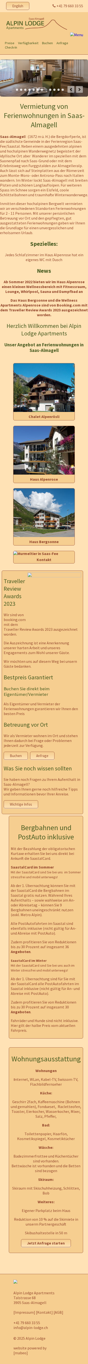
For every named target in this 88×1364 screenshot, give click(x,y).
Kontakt (44, 559)
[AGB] (58, 1312)
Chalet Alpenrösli (44, 416)
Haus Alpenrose (44, 479)
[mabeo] (20, 1352)
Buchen (16, 755)
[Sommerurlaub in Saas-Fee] (35, 553)
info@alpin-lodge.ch (30, 1327)
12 (63, 90)
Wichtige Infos (21, 804)
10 (54, 90)
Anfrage (42, 755)
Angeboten (21, 951)
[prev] (71, 89)
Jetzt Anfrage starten (46, 1243)
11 (58, 90)
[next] (79, 89)
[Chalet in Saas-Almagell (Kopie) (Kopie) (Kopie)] (44, 535)
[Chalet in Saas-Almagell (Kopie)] (44, 410)
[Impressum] (24, 1312)
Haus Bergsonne (44, 541)
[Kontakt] (44, 1312)
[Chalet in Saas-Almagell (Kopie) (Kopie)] (44, 473)
